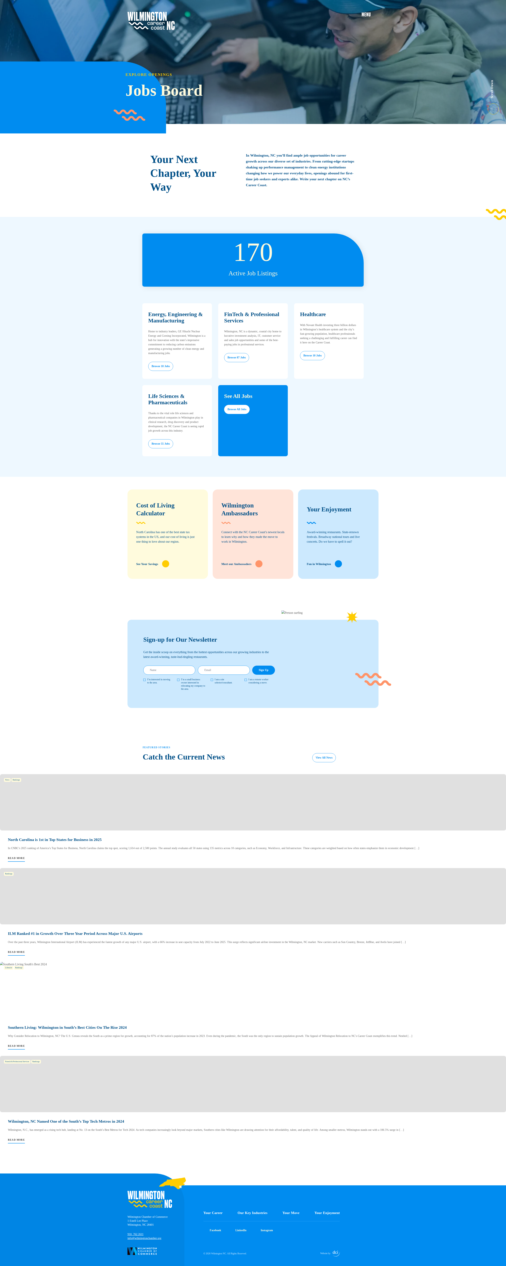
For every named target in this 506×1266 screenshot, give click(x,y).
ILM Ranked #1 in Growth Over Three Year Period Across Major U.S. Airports (75, 933)
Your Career (213, 1213)
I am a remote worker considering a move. (258, 681)
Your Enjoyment (327, 1213)
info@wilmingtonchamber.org (144, 1238)
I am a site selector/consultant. (223, 681)
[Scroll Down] (497, 106)
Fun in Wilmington (319, 564)
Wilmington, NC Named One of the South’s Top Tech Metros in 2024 (66, 1121)
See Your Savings (147, 564)
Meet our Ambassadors (236, 564)
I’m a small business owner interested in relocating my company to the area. (193, 684)
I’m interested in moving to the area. (158, 681)
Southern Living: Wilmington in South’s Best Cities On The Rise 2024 (67, 1027)
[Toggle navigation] (370, 14)
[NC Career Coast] (151, 21)
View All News (324, 757)
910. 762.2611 (135, 1234)
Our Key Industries (252, 1213)
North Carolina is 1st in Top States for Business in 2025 (55, 839)
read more (16, 858)
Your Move (290, 1213)
